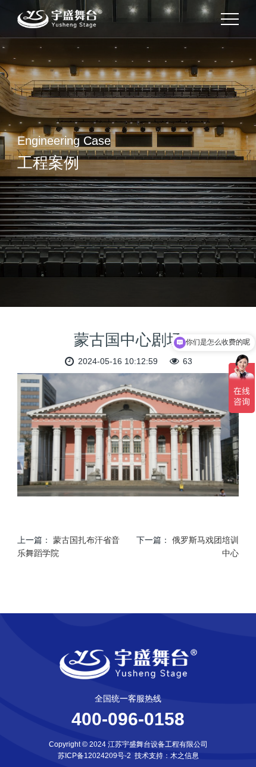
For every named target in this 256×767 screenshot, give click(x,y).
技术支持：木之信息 (167, 756)
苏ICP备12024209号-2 (94, 756)
